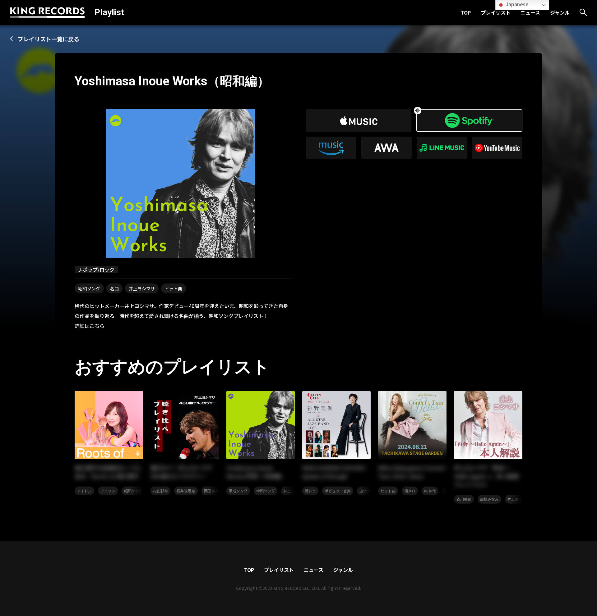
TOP (466, 12)
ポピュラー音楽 (338, 490)
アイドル (84, 490)
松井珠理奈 (186, 490)
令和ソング (265, 490)
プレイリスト (496, 12)
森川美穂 (463, 499)
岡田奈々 (211, 490)
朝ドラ (310, 490)
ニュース (530, 12)
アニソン (107, 490)
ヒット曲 (173, 288)
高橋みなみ (489, 499)
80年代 (430, 490)
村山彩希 (160, 490)
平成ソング (238, 490)
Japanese (517, 4)
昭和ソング (89, 288)
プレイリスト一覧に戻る (48, 39)
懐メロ (409, 490)
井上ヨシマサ (142, 288)
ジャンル (560, 12)
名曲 (114, 288)
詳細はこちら (89, 325)
